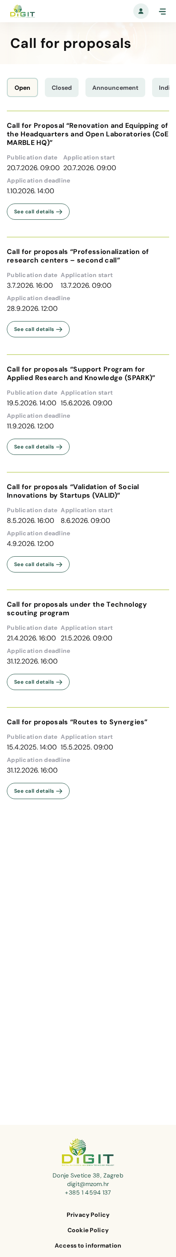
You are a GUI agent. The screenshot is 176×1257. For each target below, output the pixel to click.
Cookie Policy (88, 1230)
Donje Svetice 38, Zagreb (88, 1175)
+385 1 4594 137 (88, 1192)
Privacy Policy (88, 1215)
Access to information (88, 1245)
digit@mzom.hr (88, 1184)
